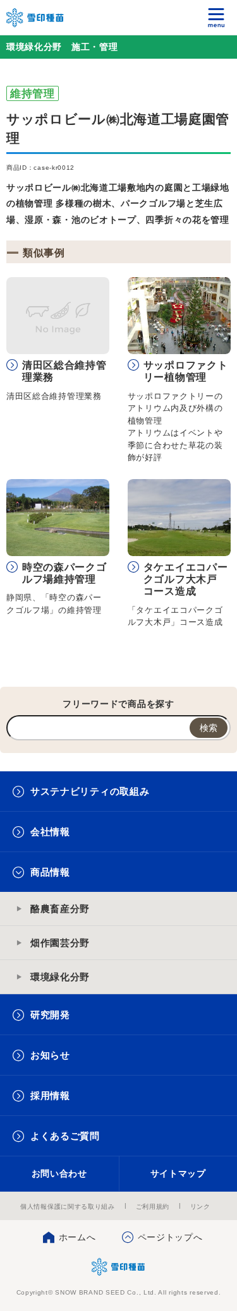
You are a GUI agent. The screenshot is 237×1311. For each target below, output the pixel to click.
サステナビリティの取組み (89, 791)
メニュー (216, 17)
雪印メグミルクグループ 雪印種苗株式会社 (35, 17)
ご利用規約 (153, 1206)
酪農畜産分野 (60, 908)
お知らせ (50, 1055)
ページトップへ (170, 1237)
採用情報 (50, 1095)
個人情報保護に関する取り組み (67, 1206)
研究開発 (50, 1014)
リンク (200, 1206)
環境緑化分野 (60, 976)
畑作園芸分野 (60, 942)
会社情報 (50, 831)
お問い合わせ (59, 1173)
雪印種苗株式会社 (118, 1267)
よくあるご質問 (65, 1135)
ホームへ (77, 1237)
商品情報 (50, 872)
